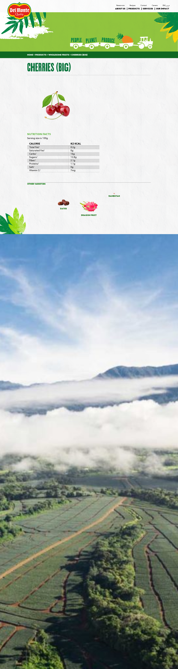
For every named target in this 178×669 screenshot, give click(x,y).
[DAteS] (63, 199)
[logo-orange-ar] (19, 3)
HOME (30, 55)
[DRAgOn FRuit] (89, 203)
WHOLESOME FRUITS (58, 55)
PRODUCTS (40, 55)
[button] (175, 5)
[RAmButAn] (114, 193)
